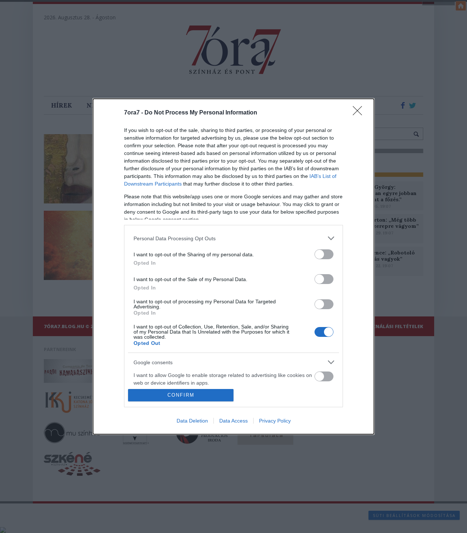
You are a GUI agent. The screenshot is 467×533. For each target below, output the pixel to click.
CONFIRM (180, 395)
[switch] (323, 254)
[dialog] (233, 266)
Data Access (233, 421)
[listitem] (233, 238)
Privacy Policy (275, 421)
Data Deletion (192, 421)
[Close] (360, 113)
